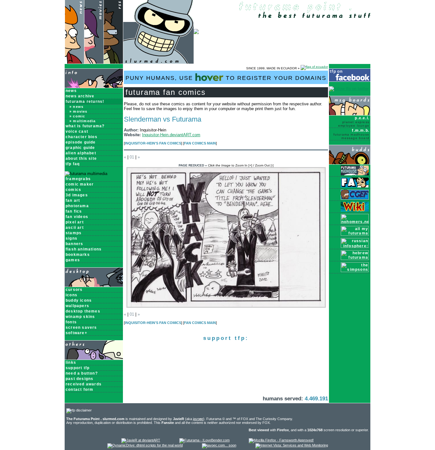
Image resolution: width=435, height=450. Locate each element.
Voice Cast (77, 131)
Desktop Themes (83, 311)
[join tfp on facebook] (349, 80)
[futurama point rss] (113, 62)
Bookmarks (78, 254)
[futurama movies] (93, 62)
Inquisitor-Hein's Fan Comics (153, 143)
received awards (84, 384)
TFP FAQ (73, 164)
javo (198, 419)
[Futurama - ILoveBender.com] (204, 440)
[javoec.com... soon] (219, 445)
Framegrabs (78, 179)
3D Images (77, 195)
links (71, 362)
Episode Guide (81, 142)
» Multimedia (82, 121)
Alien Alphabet (81, 153)
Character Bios (81, 137)
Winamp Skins (80, 316)
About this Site (81, 158)
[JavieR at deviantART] (141, 440)
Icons (71, 295)
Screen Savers (81, 327)
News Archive (80, 96)
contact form (79, 389)
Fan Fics (74, 211)
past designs (79, 378)
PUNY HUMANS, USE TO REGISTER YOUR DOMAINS (225, 78)
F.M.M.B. (351, 134)
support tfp (77, 368)
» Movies (78, 111)
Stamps (74, 233)
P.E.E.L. (353, 121)
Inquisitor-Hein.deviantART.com (171, 134)
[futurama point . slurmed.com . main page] (158, 62)
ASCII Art (75, 227)
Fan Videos (77, 216)
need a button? (82, 373)
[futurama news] (74, 62)
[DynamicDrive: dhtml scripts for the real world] (145, 445)
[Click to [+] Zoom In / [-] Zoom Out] (226, 306)
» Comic (77, 116)
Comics (73, 189)
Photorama (77, 206)
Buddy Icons (79, 300)
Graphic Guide (80, 147)
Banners (74, 244)
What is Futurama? (85, 126)
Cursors (74, 289)
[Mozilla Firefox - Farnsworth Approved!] (281, 440)
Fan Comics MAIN (200, 143)
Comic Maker (80, 184)
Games (73, 260)
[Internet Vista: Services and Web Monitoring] (292, 445)
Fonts (71, 322)
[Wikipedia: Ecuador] (314, 68)
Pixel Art (75, 222)
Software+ (76, 333)
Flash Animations (84, 249)
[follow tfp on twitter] (349, 88)
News (71, 90)
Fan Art (73, 200)
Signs (71, 238)
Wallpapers (77, 306)
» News (76, 107)
